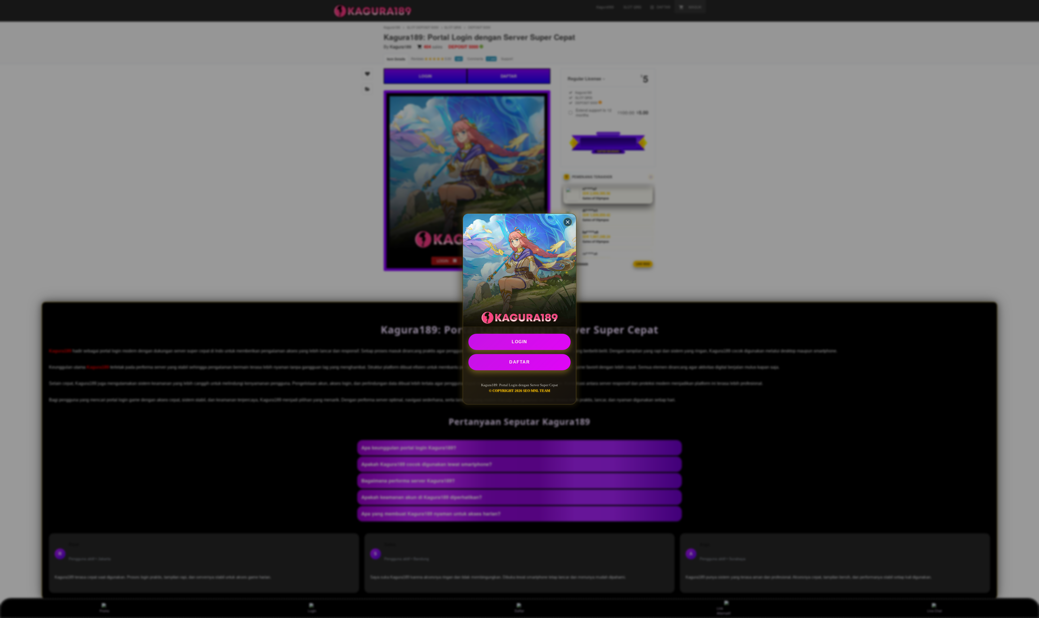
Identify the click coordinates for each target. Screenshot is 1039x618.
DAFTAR (519, 362)
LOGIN (519, 341)
